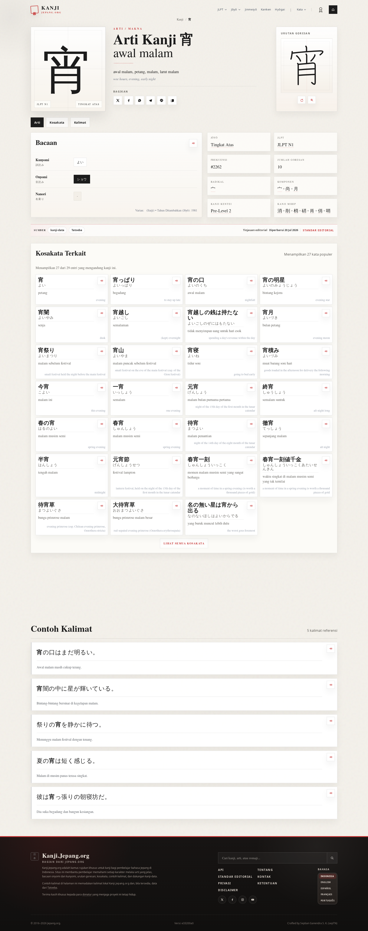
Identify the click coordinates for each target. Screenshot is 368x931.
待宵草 (46, 504)
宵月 (268, 312)
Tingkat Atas (222, 144)
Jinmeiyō (251, 9)
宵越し (121, 312)
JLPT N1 (285, 144)
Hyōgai (280, 9)
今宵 (43, 386)
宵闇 (43, 312)
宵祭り (46, 350)
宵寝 (193, 350)
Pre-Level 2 (221, 211)
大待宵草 (124, 504)
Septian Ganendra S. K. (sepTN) (318, 923)
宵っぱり (124, 280)
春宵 (118, 423)
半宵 (43, 459)
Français (326, 894)
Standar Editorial (235, 877)
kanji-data (57, 230)
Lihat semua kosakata (184, 543)
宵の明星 (274, 280)
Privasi (224, 883)
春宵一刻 (199, 459)
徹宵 (268, 423)
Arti (37, 122)
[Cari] (332, 858)
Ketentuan (267, 883)
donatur (87, 894)
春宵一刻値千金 (282, 459)
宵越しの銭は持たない (213, 315)
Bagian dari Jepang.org (63, 861)
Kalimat (80, 122)
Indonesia (327, 876)
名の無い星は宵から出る (213, 507)
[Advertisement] (184, 585)
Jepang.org (53, 923)
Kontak (264, 877)
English (326, 882)
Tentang (265, 870)
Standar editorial (318, 230)
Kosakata (57, 122)
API (221, 870)
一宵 (118, 386)
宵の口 (196, 280)
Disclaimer (228, 890)
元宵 (193, 386)
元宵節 (121, 459)
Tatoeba (77, 230)
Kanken (266, 9)
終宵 (268, 386)
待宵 (193, 423)
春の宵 (46, 423)
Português (327, 900)
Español (326, 888)
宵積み (271, 350)
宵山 (118, 350)
